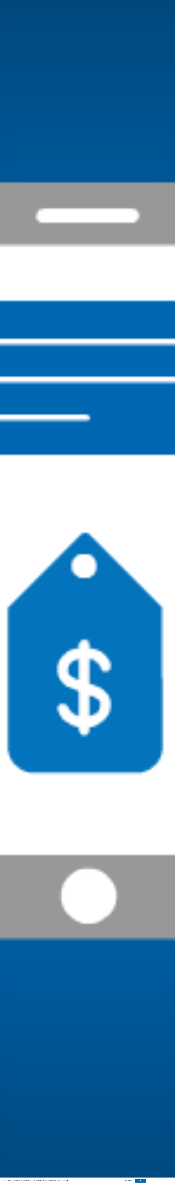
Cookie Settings (128, 1180)
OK (141, 1180)
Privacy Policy (68, 1180)
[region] (87, 1181)
